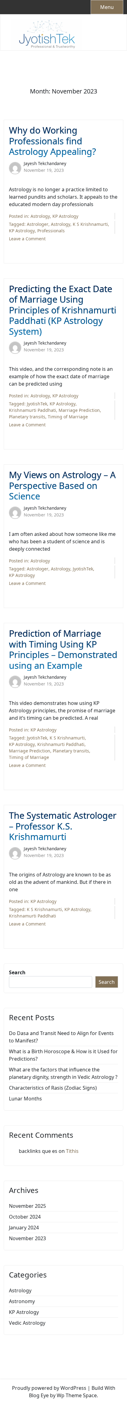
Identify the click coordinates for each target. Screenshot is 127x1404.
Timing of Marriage (68, 417)
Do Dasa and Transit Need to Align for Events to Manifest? (61, 1037)
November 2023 (27, 1238)
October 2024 (25, 1216)
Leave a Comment (27, 238)
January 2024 (24, 1227)
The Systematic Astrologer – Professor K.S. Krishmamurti (63, 826)
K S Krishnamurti (90, 224)
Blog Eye (39, 1395)
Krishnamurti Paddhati (32, 410)
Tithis (72, 1151)
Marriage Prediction (79, 410)
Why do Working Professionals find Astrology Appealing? (52, 141)
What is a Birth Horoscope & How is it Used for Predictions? (63, 1055)
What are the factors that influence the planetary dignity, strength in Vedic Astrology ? (63, 1073)
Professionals (51, 231)
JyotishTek (37, 404)
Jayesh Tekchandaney (45, 163)
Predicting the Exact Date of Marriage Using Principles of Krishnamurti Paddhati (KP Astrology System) (62, 310)
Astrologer (37, 224)
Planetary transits (27, 417)
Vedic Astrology (27, 1322)
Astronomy (22, 1301)
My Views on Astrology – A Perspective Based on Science (62, 486)
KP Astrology (65, 216)
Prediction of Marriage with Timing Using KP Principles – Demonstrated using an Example (63, 649)
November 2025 (27, 1206)
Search (17, 972)
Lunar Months (25, 1098)
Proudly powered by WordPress (49, 1388)
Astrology (40, 216)
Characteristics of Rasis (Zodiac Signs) (53, 1087)
